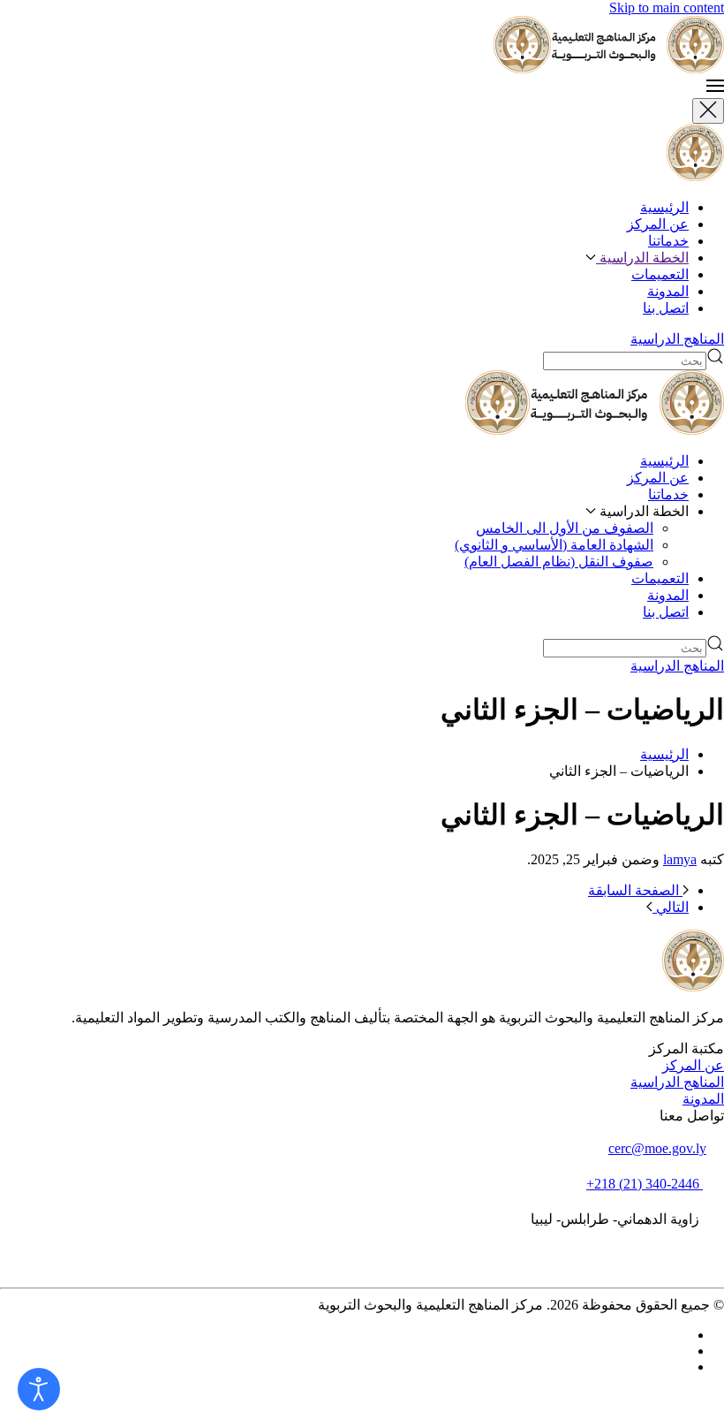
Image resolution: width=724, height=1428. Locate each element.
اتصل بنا (666, 307)
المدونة (668, 291)
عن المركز (658, 224)
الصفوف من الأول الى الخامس (564, 528)
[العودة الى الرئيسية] (545, 68)
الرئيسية (664, 207)
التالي (670, 907)
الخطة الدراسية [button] (642, 257)
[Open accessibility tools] (39, 1389)
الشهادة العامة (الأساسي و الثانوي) (554, 544)
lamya (680, 859)
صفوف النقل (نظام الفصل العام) (558, 561)
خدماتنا (668, 240)
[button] (362, 87)
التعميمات (660, 274)
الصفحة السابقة (635, 890)
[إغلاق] (708, 111)
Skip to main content (666, 7)
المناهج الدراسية (677, 338)
